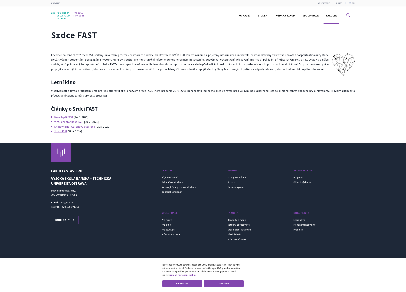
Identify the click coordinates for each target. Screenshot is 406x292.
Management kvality (304, 224)
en (353, 3)
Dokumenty (301, 212)
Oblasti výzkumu (302, 182)
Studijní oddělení (236, 177)
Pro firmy (166, 219)
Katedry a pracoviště (238, 224)
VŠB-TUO (55, 3)
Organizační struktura (239, 229)
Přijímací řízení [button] (67, 13)
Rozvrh (62, 13)
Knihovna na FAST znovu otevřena (74, 126)
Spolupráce (169, 212)
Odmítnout (224, 283)
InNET (339, 3)
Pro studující (168, 229)
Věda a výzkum (303, 170)
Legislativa (299, 219)
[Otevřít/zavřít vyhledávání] (348, 15)
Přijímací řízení (169, 177)
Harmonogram (235, 187)
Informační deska (236, 239)
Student (233, 170)
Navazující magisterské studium (178, 187)
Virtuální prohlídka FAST (69, 121)
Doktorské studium (171, 191)
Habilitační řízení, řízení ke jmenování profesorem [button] (91, 13)
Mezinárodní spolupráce (73, 13)
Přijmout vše (182, 283)
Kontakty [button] (62, 219)
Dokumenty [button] (65, 13)
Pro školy (166, 224)
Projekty (298, 177)
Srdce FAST (60, 131)
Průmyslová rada (170, 234)
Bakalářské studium (172, 182)
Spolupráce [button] (311, 15)
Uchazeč (167, 170)
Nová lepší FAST (63, 117)
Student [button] (263, 15)
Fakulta (232, 212)
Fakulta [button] (331, 15)
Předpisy (298, 229)
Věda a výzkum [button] (285, 15)
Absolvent (324, 3)
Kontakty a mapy (236, 219)
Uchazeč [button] (244, 15)
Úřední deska (234, 234)
